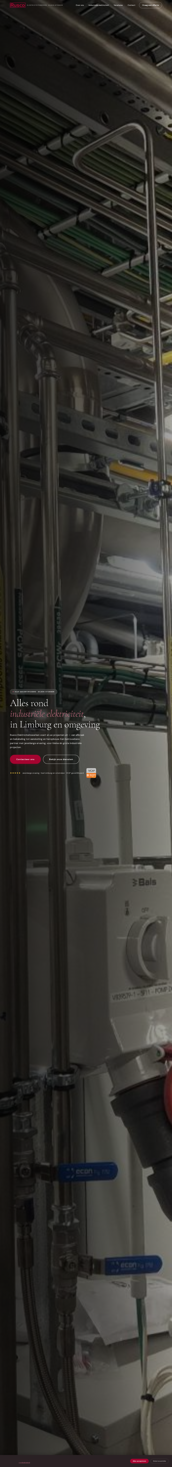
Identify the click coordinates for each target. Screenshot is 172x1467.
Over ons (80, 5)
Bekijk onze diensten (61, 759)
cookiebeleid (24, 1462)
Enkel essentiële (159, 1461)
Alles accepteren (139, 1461)
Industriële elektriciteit (99, 5)
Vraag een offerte (150, 5)
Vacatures (118, 5)
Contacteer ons (25, 759)
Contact (131, 5)
